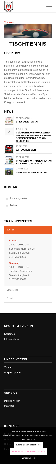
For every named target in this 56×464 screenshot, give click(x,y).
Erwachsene (12, 290)
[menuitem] (47, 6)
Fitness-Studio (11, 339)
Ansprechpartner (12, 372)
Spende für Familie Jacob (31, 172)
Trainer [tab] (14, 205)
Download (9, 405)
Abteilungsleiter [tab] (18, 198)
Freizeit (10, 298)
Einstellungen (28, 458)
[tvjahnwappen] (23, 6)
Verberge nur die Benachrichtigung (28, 451)
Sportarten (9, 334)
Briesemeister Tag (27, 121)
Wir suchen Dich (26, 150)
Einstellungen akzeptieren (28, 445)
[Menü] (47, 6)
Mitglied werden (12, 400)
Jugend (10, 230)
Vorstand (8, 367)
